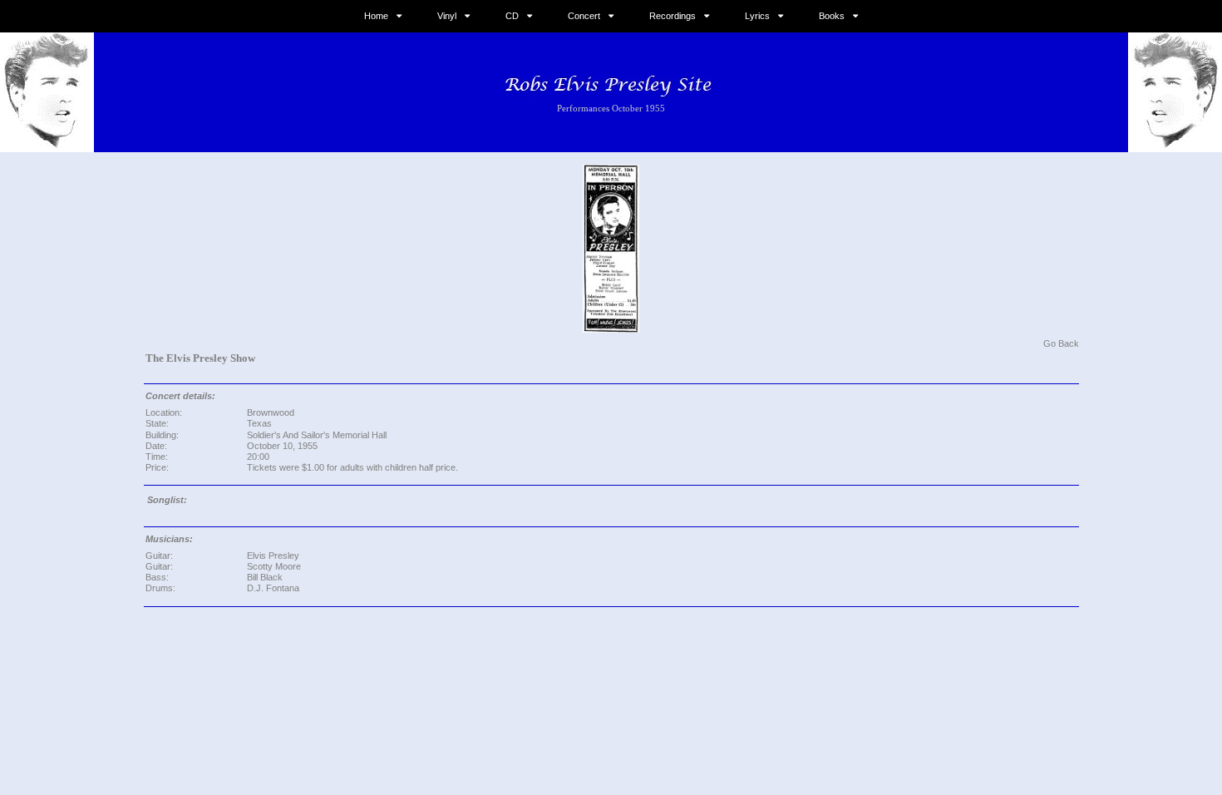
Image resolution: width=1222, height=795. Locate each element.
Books (832, 16)
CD (512, 16)
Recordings (672, 16)
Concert (584, 16)
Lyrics (757, 16)
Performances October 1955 (611, 108)
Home (376, 16)
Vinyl (446, 16)
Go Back (1061, 343)
